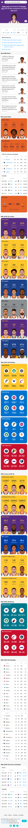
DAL (20, 779)
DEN (11, 190)
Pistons (8, 666)
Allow (24, 821)
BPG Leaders (5, 301)
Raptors (8, 678)
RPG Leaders (5, 241)
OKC (21, 187)
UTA (20, 782)
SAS (20, 776)
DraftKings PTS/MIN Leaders (9, 578)
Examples (21, 815)
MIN (11, 779)
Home (5, 815)
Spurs (7, 719)
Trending (15, 815)
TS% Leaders (5, 341)
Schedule (4, 176)
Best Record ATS (6, 605)
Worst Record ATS (6, 631)
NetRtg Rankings (6, 419)
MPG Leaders (5, 536)
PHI (11, 797)
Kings (7, 756)
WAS (21, 806)
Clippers (8, 172)
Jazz (7, 759)
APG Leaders (5, 261)
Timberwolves (9, 162)
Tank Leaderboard (6, 445)
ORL (21, 803)
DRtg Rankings (5, 392)
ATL (11, 803)
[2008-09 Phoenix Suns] (3, 32)
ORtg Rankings (5, 365)
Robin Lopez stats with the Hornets (12, 42)
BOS (11, 794)
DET (11, 785)
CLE (11, 782)
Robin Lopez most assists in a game (13, 40)
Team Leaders (5, 120)
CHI (10, 776)
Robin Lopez (5, 6)
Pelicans (8, 746)
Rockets (8, 159)
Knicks (7, 672)
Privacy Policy (4, 822)
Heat (7, 693)
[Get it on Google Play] (14, 826)
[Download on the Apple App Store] (11, 826)
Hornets (8, 690)
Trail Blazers (9, 168)
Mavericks (8, 749)
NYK (21, 797)
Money (10, 815)
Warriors (8, 743)
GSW (11, 184)
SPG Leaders (5, 281)
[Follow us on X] (17, 825)
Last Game (4, 197)
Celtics (7, 669)
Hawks (7, 681)
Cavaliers (8, 675)
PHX (11, 181)
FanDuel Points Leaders (8, 477)
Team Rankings (6, 141)
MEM (20, 773)
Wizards (8, 709)
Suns (23, 206)
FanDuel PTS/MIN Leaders (8, 556)
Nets (7, 703)
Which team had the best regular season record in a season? (14, 46)
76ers (7, 684)
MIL (11, 806)
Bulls (7, 699)
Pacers (7, 706)
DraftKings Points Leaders (9, 497)
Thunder (5, 206)
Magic (7, 687)
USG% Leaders (5, 517)
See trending (7, 49)
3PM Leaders (5, 321)
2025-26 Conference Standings (10, 154)
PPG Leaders (5, 219)
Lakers (7, 725)
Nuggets (8, 722)
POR (21, 181)
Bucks (7, 696)
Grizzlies (8, 752)
